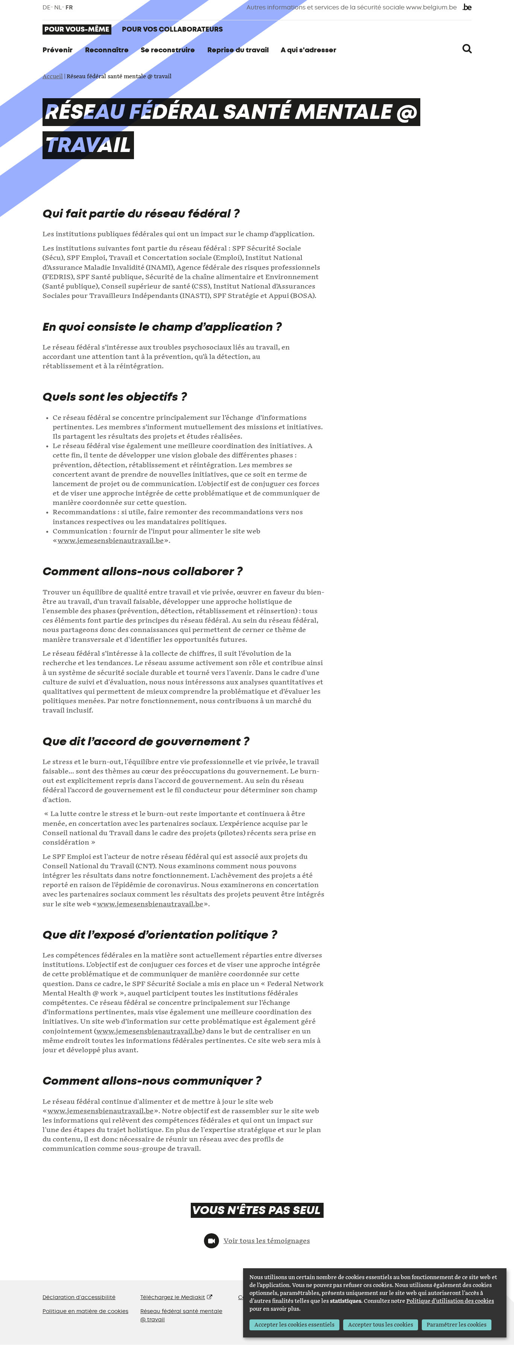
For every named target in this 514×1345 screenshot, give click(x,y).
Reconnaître (107, 50)
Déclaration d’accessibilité (79, 1297)
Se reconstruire (168, 50)
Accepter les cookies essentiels (294, 1325)
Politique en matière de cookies (85, 1311)
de (46, 7)
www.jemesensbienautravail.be (111, 541)
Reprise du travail (238, 50)
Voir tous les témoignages (267, 1241)
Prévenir (58, 50)
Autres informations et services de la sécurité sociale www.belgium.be (351, 7)
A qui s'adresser (308, 50)
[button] (466, 49)
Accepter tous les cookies (380, 1325)
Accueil (53, 76)
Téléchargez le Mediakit (172, 1297)
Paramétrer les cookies (457, 1325)
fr (69, 7)
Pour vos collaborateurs (172, 29)
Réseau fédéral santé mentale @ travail (181, 1315)
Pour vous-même (76, 29)
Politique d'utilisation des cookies (450, 1301)
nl (58, 7)
